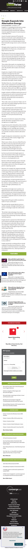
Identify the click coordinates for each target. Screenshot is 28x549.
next (24, 331)
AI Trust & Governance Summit (9, 438)
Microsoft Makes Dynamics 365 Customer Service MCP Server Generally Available (14, 405)
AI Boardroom (14, 499)
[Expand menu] (26, 1)
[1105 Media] (14, 494)
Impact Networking (14, 337)
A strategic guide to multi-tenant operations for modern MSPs (13, 470)
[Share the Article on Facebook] (1, 16)
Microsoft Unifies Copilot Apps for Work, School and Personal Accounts (17, 260)
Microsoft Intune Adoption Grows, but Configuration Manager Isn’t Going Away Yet (16, 288)
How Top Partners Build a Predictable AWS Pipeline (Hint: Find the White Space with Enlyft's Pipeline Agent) (14, 442)
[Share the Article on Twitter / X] (5, 16)
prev (3, 331)
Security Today (14, 521)
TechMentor (14, 525)
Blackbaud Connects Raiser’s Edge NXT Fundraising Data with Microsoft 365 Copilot (13, 400)
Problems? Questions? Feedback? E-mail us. (14, 547)
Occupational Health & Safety (14, 516)
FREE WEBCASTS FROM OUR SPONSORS (14, 434)
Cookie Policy (19, 537)
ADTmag (14, 501)
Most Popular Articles (14, 383)
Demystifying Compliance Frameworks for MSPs (13, 466)
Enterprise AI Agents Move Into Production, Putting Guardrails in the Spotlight (17, 303)
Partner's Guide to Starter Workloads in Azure (13, 424)
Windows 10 (12, 10)
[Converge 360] (14, 489)
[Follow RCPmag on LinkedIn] (13, 1)
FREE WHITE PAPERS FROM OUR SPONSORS (14, 459)
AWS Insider (14, 503)
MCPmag (14, 512)
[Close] (22, 527)
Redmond (14, 519)
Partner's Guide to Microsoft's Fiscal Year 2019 (13, 427)
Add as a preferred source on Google (14, 7)
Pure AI (14, 518)
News (3, 18)
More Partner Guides (8, 430)
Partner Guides (14, 410)
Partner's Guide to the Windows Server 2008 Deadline (13, 414)
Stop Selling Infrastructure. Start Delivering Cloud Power (14, 447)
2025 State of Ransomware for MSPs (11, 463)
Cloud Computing (5, 10)
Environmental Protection (14, 508)
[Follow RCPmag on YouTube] (21, 1)
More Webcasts (6, 455)
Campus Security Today (14, 504)
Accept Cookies (19, 544)
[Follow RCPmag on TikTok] (17, 1)
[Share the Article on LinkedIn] (3, 16)
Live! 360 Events (14, 510)
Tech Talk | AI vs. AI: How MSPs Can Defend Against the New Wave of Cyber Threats (12, 452)
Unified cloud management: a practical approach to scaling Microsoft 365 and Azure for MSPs (14, 474)
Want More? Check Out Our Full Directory (14, 344)
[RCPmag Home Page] (14, 3)
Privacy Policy (12, 364)
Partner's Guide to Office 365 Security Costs (13, 418)
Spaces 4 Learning (14, 523)
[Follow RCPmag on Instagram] (19, 1)
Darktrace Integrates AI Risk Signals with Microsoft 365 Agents (12, 392)
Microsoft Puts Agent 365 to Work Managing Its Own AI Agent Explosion (16, 274)
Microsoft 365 (20, 10)
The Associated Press (7, 25)
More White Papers (7, 478)
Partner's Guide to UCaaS (8, 421)
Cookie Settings (12, 540)
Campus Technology (14, 506)
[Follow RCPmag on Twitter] (15, 1)
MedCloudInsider (14, 514)
